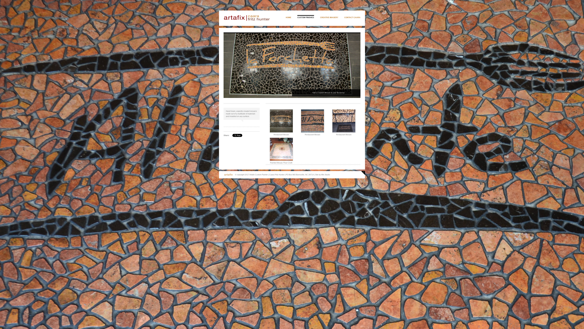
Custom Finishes (305, 17)
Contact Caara (352, 17)
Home (288, 17)
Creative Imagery (329, 17)
